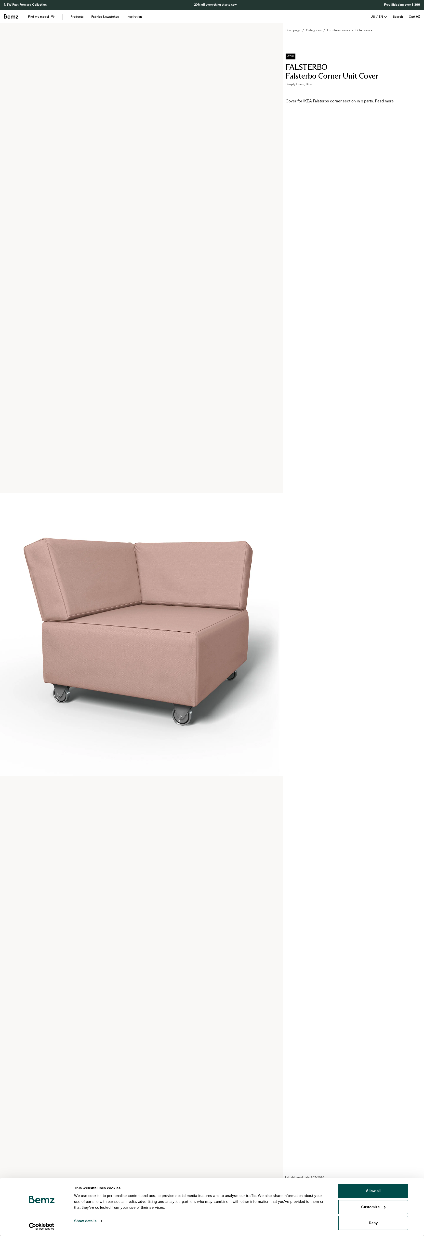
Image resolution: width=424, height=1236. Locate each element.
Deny (373, 1223)
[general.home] (11, 16)
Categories (313, 30)
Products (76, 17)
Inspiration (134, 17)
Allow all (373, 1191)
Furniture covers (338, 30)
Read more (384, 101)
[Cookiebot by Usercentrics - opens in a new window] (41, 1226)
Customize (370, 1207)
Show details (85, 1221)
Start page (293, 30)
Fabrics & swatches (105, 17)
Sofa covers (364, 30)
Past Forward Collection (29, 5)
